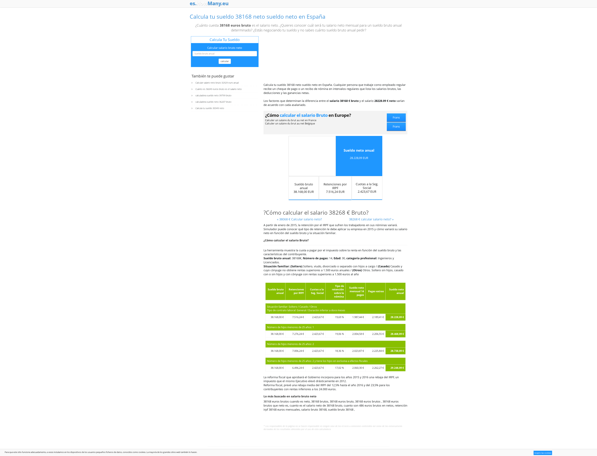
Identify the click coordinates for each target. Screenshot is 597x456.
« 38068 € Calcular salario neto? (299, 219)
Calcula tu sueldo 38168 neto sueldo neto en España (257, 16)
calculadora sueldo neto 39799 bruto (213, 95)
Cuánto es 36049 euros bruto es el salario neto (218, 89)
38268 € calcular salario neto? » (371, 219)
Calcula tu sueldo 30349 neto (209, 108)
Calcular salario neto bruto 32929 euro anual (217, 82)
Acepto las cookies (542, 452)
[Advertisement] (335, 59)
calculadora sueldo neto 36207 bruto (213, 101)
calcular (225, 61)
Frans (396, 117)
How (209, 3)
